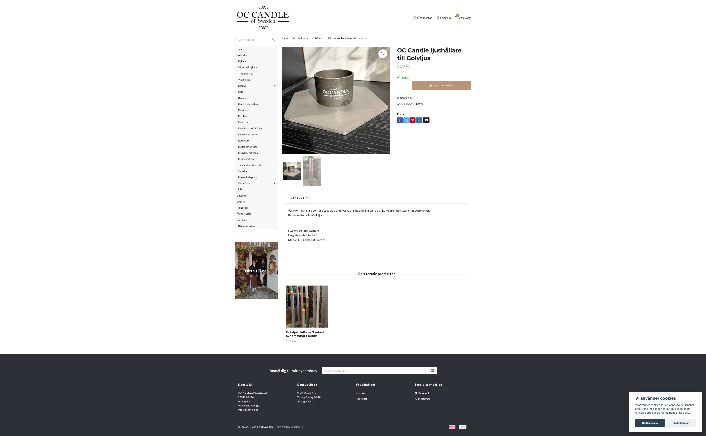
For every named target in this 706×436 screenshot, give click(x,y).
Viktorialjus (244, 94)
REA (240, 204)
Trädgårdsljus (245, 88)
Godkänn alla (650, 423)
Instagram (424, 413)
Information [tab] (300, 213)
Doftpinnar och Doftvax (250, 143)
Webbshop (242, 70)
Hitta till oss (242, 222)
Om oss (241, 216)
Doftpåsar (243, 137)
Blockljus (242, 113)
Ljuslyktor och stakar (248, 167)
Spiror (241, 107)
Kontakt (360, 408)
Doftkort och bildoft (248, 149)
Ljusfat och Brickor (247, 161)
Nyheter (242, 76)
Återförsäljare (244, 229)
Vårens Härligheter (248, 82)
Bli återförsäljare (246, 241)
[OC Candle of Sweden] (278, 25)
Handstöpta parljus (248, 119)
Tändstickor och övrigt (249, 180)
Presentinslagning (247, 192)
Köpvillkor (361, 413)
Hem (239, 64)
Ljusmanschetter (246, 173)
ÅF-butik (242, 235)
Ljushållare (243, 155)
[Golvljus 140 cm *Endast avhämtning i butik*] (307, 322)
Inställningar (681, 423)
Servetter (243, 186)
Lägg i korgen (443, 100)
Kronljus (242, 131)
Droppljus (243, 125)
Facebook (423, 408)
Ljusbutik (241, 210)
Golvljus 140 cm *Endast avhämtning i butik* (305, 349)
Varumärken (244, 198)
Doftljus (242, 100)
